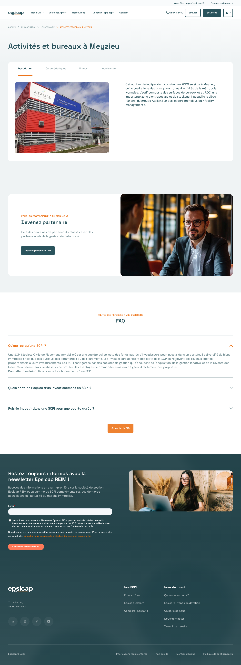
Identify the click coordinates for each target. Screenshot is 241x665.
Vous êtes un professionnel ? (189, 3)
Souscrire (212, 12)
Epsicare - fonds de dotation (182, 603)
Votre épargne (57, 12)
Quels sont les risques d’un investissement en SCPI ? (49, 388)
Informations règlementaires (131, 654)
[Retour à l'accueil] (16, 13)
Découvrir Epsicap (103, 12)
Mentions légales (185, 654)
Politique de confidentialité (218, 654)
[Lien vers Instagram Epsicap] (25, 621)
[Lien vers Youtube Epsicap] (48, 621)
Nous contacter (174, 618)
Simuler (193, 12)
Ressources (78, 12)
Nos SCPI (36, 12)
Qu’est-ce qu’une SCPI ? (27, 345)
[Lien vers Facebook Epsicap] (36, 621)
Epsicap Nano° (28, 27)
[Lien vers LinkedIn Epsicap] (13, 621)
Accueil (12, 27)
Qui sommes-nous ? (176, 595)
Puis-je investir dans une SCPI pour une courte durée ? (51, 408)
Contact (123, 12)
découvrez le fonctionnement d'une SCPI (64, 371)
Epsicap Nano (132, 595)
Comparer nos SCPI (136, 610)
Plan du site (161, 654)
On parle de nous (174, 610)
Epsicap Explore (134, 603)
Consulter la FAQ (120, 428)
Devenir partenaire (221, 3)
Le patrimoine (48, 27)
